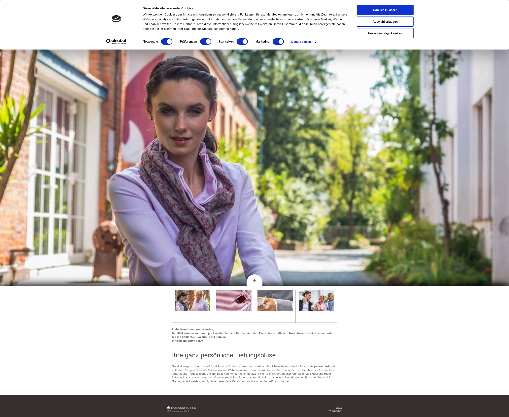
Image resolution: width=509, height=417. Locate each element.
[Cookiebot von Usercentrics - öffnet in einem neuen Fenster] (116, 42)
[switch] (205, 41)
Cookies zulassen (385, 10)
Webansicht (335, 410)
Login (339, 407)
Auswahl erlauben (385, 21)
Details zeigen (301, 41)
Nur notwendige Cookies (385, 33)
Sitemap (191, 407)
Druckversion (178, 407)
